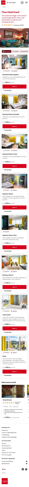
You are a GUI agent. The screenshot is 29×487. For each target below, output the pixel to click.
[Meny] (26, 2)
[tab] (6, 51)
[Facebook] (23, 469)
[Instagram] (26, 469)
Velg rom (14, 86)
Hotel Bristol (7, 400)
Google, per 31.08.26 (18, 25)
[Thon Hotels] (3, 2)
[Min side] (22, 2)
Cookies (4, 472)
